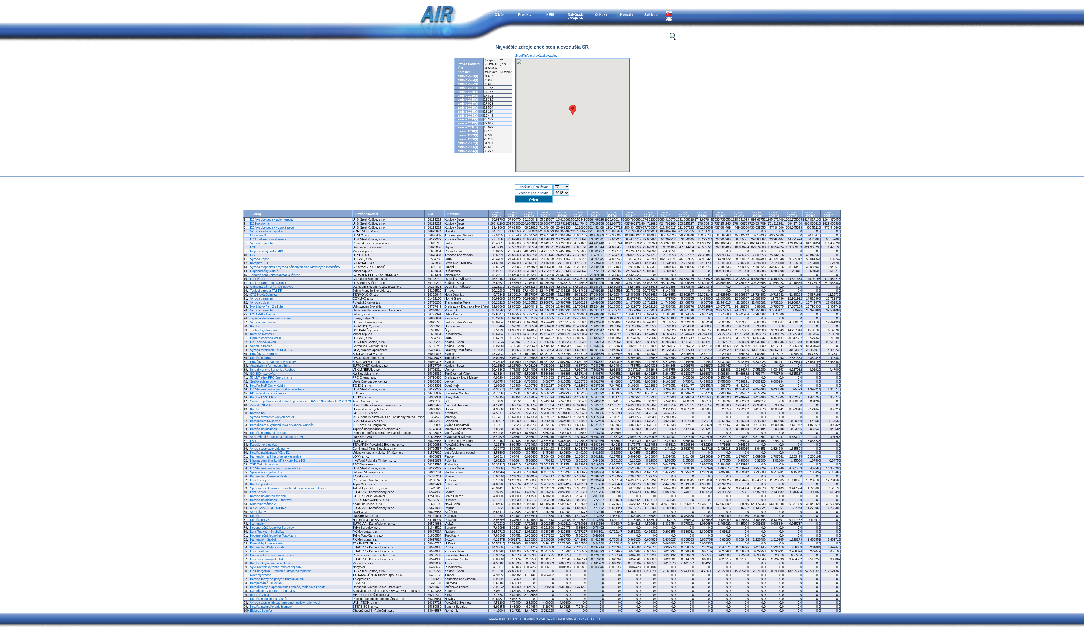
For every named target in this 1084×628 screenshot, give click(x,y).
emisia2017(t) (612, 213)
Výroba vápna (259, 259)
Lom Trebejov (259, 480)
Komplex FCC (259, 263)
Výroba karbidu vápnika (266, 231)
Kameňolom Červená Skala (268, 476)
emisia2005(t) (829, 213)
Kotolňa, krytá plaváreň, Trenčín (272, 563)
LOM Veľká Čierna (262, 314)
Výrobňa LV (258, 511)
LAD (253, 440)
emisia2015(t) (649, 213)
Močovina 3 (258, 235)
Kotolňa (255, 326)
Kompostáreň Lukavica (266, 583)
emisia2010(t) (739, 213)
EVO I (254, 247)
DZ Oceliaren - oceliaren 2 (268, 239)
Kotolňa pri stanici (262, 484)
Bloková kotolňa (261, 610)
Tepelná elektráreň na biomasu (271, 318)
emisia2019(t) (579, 213)
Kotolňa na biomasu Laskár (268, 598)
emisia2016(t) (630, 213)
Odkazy (601, 14)
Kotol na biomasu (262, 334)
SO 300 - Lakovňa (262, 373)
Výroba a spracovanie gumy (269, 448)
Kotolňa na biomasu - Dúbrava (271, 500)
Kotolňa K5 (257, 413)
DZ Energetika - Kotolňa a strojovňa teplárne (280, 571)
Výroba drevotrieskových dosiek (272, 417)
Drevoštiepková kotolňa (266, 543)
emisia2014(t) (665, 213)
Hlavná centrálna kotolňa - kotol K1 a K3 (277, 460)
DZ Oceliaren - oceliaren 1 (268, 282)
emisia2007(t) (792, 213)
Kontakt (626, 14)
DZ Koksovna (259, 223)
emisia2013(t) (684, 213)
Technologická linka (263, 330)
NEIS (550, 14)
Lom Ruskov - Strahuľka (267, 531)
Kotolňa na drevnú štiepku (268, 432)
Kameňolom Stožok (263, 539)
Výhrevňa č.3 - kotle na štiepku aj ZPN (276, 436)
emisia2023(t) (513, 213)
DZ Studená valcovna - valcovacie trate (277, 389)
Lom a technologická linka (267, 559)
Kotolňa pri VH (260, 519)
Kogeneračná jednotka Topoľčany (273, 535)
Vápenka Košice (261, 346)
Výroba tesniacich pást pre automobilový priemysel (285, 602)
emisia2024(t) (497, 213)
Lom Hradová (259, 551)
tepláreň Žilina (259, 594)
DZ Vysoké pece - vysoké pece (272, 227)
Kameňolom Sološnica (265, 421)
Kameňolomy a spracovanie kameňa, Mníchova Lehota (287, 587)
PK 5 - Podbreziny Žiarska (268, 393)
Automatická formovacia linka (270, 365)
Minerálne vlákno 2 (263, 504)
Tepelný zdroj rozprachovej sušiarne (275, 274)
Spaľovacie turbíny (263, 381)
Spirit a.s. (651, 14)
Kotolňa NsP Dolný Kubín (267, 385)
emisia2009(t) (757, 213)
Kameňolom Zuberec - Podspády (272, 590)
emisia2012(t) (702, 213)
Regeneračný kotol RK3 (266, 251)
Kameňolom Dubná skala (267, 547)
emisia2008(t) (774, 213)
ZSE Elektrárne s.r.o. (264, 464)
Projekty (525, 14)
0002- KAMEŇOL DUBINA (268, 508)
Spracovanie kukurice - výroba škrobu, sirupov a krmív (288, 488)
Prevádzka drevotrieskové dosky (273, 361)
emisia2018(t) (595, 213)
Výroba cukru (259, 302)
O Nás (499, 14)
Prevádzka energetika (265, 353)
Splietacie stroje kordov (266, 472)
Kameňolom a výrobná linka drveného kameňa (282, 425)
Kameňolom (258, 523)
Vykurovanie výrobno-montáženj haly (275, 567)
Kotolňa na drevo (261, 357)
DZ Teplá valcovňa (263, 342)
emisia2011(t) (720, 213)
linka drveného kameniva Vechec (272, 369)
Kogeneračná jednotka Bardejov (272, 527)
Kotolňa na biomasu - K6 (266, 429)
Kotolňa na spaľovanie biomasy (271, 606)
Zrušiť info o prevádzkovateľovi (536, 55)
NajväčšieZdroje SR (576, 16)
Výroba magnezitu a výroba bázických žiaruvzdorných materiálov (295, 267)
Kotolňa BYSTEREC (263, 397)
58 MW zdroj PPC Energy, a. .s (271, 377)
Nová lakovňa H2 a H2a (266, 306)
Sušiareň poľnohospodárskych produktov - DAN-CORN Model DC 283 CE (301, 401)
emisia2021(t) (545, 213)
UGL (253, 255)
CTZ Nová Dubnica (263, 294)
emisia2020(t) (562, 213)
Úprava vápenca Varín (265, 338)
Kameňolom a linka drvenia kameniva (275, 456)
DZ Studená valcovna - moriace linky (275, 468)
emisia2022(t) (529, 213)
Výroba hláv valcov (263, 322)
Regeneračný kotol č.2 (265, 271)
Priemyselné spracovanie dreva (272, 555)
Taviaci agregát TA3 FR (266, 290)
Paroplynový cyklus (263, 444)
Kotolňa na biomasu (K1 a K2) (270, 452)
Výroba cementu (261, 243)
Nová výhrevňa (260, 575)
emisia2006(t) (810, 213)
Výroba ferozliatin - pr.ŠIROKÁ (271, 350)
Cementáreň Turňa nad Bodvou (271, 286)
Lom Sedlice (258, 492)
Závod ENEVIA (260, 405)
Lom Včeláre (258, 278)
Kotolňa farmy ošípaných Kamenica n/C (277, 579)
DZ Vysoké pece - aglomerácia (271, 219)
